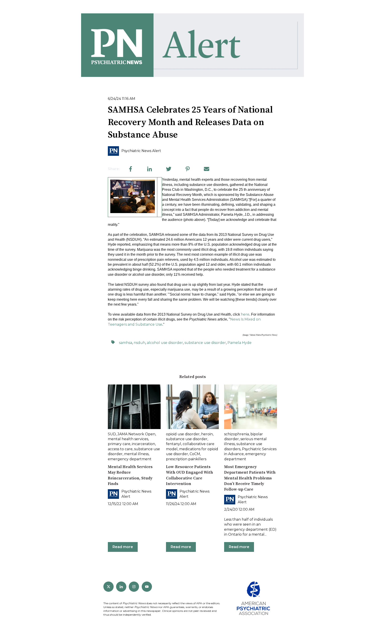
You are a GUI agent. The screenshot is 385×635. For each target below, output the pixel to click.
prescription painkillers (186, 459)
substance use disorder (205, 343)
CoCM (195, 454)
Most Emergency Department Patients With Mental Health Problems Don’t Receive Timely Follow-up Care (250, 478)
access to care (120, 449)
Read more (123, 547)
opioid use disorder (183, 434)
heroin (207, 434)
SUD (112, 434)
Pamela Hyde (239, 343)
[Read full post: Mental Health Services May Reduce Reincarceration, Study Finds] (134, 406)
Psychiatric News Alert (141, 151)
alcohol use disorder (165, 343)
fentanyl (173, 444)
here (245, 314)
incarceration (143, 444)
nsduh (139, 343)
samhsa (125, 343)
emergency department (130, 459)
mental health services (128, 439)
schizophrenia (236, 434)
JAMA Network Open (136, 434)
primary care (119, 444)
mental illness (136, 454)
